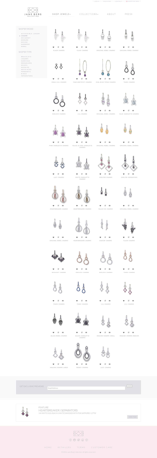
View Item (132, 417)
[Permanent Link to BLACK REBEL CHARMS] (59, 321)
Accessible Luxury (30, 33)
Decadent (26, 38)
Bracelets (26, 56)
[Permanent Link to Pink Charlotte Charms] (59, 131)
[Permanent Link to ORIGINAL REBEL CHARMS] (106, 36)
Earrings (25, 61)
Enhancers (26, 63)
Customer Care (102, 447)
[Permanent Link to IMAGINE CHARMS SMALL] (106, 321)
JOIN (129, 386)
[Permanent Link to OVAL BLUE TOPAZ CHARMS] (106, 67)
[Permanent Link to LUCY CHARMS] (59, 162)
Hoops (24, 65)
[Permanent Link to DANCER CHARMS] (106, 226)
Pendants (26, 71)
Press (129, 14)
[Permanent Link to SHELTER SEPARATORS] (129, 162)
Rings (24, 74)
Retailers (64, 447)
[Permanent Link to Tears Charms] (82, 289)
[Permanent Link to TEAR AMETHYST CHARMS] (82, 67)
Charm (24, 36)
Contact (118, 1)
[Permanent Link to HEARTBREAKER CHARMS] (59, 194)
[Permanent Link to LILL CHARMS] (82, 99)
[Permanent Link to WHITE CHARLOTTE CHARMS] (82, 162)
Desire (24, 42)
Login (97, 1)
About (111, 14)
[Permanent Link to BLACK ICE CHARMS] (106, 194)
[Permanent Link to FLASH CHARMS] (59, 36)
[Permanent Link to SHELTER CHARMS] (106, 162)
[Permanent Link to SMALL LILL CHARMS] (59, 67)
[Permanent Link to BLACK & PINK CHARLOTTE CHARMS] (82, 131)
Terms (81, 447)
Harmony (25, 44)
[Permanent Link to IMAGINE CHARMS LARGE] (59, 353)
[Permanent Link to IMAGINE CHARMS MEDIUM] (129, 321)
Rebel (24, 46)
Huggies (25, 67)
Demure (25, 40)
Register (107, 1)
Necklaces (26, 69)
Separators (27, 76)
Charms (25, 59)
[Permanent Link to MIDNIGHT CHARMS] (59, 257)
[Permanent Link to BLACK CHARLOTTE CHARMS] (82, 321)
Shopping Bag (133, 1)
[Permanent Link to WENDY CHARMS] (82, 353)
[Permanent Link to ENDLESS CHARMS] (59, 99)
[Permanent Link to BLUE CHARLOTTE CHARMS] (129, 99)
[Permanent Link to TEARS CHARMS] (129, 67)
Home (48, 447)
